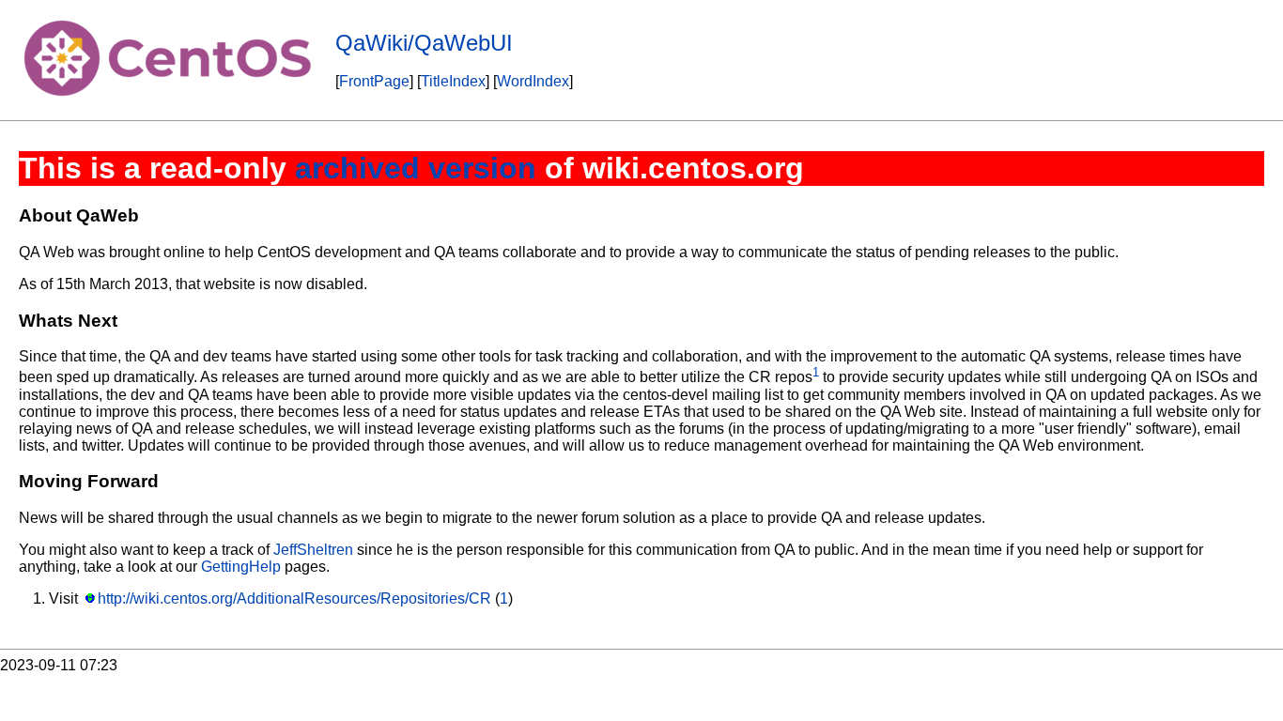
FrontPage (374, 81)
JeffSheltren (313, 550)
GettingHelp (241, 567)
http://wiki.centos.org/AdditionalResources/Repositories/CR (294, 598)
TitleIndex (453, 81)
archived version (415, 168)
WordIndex (533, 81)
